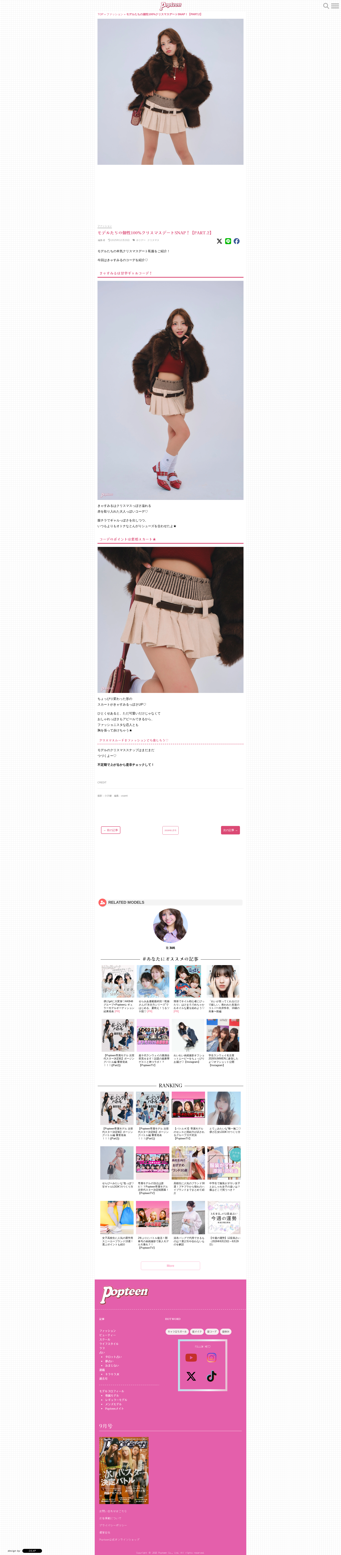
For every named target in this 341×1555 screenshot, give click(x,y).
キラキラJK (112, 1374)
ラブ (102, 1348)
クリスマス (153, 240)
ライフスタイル (109, 1343)
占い (102, 1352)
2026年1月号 (170, 830)
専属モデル (112, 1395)
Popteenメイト (114, 1408)
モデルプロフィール (111, 1391)
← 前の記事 (110, 830)
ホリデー (141, 240)
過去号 (103, 1378)
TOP (100, 14)
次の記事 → (230, 830)
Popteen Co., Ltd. (168, 1552)
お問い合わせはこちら (113, 1511)
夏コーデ (212, 1332)
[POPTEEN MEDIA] (170, 6)
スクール (104, 1339)
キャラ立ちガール (177, 1332)
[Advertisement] (170, 192)
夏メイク (197, 1332)
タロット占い (113, 1356)
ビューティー (107, 1335)
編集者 (101, 240)
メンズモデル (113, 1404)
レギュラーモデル (116, 1399)
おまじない (112, 1365)
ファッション (115, 14)
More (170, 1265)
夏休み (225, 1332)
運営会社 (104, 1532)
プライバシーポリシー (113, 1525)
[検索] (326, 5)
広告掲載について (110, 1518)
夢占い (109, 1361)
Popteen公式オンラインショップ (119, 1539)
